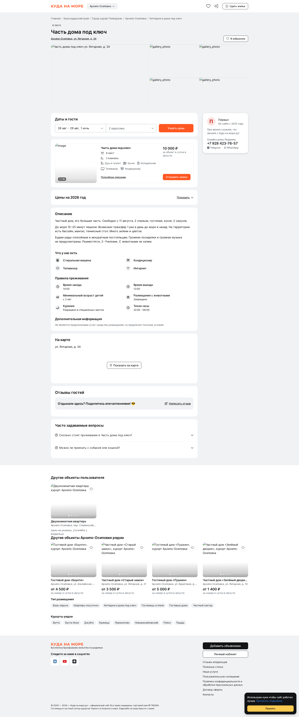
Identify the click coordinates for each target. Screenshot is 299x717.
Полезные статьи (213, 666)
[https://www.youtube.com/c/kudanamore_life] (65, 661)
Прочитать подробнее (269, 700)
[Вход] (216, 6)
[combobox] (102, 6)
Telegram (215, 147)
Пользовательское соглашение (221, 676)
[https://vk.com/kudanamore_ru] (55, 661)
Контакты (208, 694)
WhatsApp (233, 147)
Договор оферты (213, 689)
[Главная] (67, 6)
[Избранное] (208, 6)
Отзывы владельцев (215, 662)
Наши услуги (210, 671)
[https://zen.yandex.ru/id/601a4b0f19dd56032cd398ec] (74, 661)
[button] (80, 128)
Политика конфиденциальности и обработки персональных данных (223, 683)
